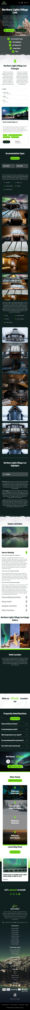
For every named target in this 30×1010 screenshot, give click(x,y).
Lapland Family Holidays (15, 965)
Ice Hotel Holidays (15, 953)
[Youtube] (19, 894)
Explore (15, 797)
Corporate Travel (15, 977)
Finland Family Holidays (15, 959)
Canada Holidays (15, 944)
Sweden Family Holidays (15, 963)
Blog (15, 971)
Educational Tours (15, 975)
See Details (6, 141)
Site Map (26, 1004)
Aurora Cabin (6, 166)
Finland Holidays (15, 934)
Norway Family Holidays (15, 961)
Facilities (8, 474)
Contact (15, 979)
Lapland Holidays (15, 932)
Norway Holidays (15, 930)
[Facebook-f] (11, 894)
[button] (3, 635)
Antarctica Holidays (15, 940)
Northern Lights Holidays (15, 950)
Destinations (15, 926)
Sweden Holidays (15, 928)
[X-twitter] (16, 894)
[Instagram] (14, 894)
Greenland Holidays (15, 936)
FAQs (15, 973)
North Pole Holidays (15, 942)
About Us (15, 969)
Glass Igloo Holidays (15, 951)
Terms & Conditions (14, 1004)
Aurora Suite (20, 166)
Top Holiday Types (15, 947)
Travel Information (5, 1004)
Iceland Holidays (15, 938)
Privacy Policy (21, 1004)
